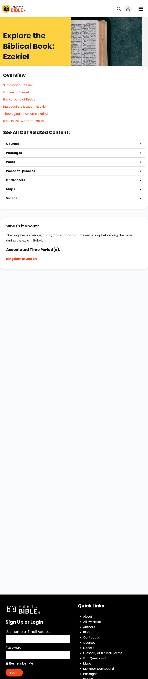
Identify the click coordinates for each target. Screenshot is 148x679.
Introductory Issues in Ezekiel (24, 106)
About (87, 616)
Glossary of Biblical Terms (102, 653)
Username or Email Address (28, 631)
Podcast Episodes (20, 171)
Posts (10, 162)
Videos (11, 198)
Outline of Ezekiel (16, 92)
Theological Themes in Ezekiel (25, 113)
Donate (88, 648)
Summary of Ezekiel (18, 85)
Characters (15, 180)
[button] (140, 8)
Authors (89, 627)
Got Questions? (94, 658)
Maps (10, 189)
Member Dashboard (98, 668)
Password (14, 647)
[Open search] (119, 9)
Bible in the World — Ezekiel (23, 121)
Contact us (91, 637)
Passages (14, 153)
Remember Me (20, 663)
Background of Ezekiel (19, 99)
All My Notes (92, 622)
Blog (86, 632)
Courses (12, 144)
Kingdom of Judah (21, 259)
